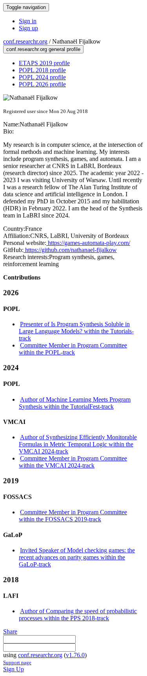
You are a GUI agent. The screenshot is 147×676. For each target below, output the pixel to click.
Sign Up (13, 669)
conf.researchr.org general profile (43, 49)
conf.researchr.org (25, 41)
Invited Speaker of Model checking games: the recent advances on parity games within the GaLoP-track (77, 557)
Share (10, 631)
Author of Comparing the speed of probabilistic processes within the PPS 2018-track (78, 614)
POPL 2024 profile (42, 77)
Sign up (28, 28)
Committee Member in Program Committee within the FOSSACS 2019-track (73, 516)
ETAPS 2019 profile (44, 63)
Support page (17, 662)
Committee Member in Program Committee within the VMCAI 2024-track (73, 462)
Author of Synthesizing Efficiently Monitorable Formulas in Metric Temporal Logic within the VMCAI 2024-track (78, 444)
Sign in (27, 21)
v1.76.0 (75, 655)
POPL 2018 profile (42, 70)
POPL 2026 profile (42, 84)
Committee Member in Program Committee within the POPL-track (73, 349)
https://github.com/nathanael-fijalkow (70, 250)
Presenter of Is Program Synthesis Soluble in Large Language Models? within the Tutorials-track (76, 331)
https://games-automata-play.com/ (88, 242)
